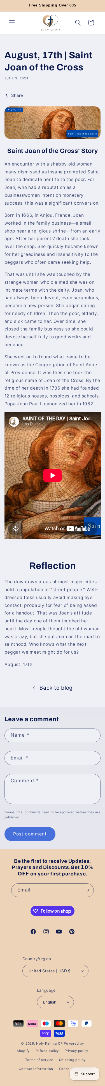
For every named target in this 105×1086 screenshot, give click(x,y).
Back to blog (56, 688)
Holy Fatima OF (49, 1043)
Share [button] (17, 95)
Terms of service (39, 1060)
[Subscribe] (87, 890)
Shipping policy (72, 1060)
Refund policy (47, 1051)
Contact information (36, 1069)
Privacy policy (76, 1051)
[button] (11, 22)
